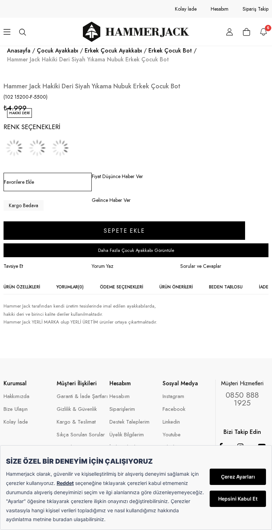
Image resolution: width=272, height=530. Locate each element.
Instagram (173, 396)
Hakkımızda (16, 396)
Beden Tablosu (226, 287)
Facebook (174, 409)
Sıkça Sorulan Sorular (81, 434)
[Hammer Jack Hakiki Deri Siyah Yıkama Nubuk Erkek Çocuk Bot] (14, 148)
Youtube (172, 434)
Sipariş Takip (255, 8)
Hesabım (219, 8)
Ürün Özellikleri (22, 287)
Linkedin (171, 422)
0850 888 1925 (242, 399)
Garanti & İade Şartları (82, 396)
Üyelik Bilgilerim (126, 434)
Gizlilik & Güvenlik (77, 409)
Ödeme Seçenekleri (121, 287)
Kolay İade (186, 8)
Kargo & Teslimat (76, 422)
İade (263, 287)
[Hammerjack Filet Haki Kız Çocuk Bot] (60, 148)
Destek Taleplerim (129, 422)
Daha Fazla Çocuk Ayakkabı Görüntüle (136, 250)
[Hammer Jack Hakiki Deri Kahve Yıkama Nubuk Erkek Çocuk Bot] (37, 148)
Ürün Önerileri (176, 287)
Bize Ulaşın (16, 409)
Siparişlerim (122, 409)
